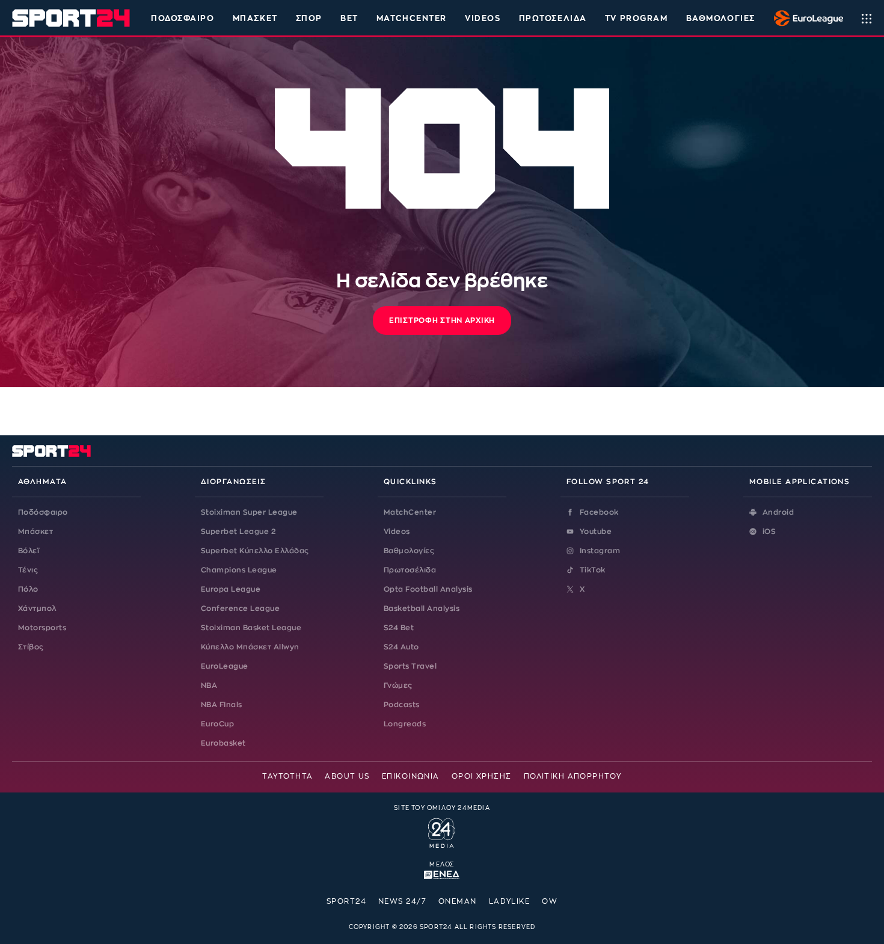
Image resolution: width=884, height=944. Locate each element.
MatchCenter (410, 512)
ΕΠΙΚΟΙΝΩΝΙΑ (411, 776)
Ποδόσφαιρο (183, 18)
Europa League (230, 589)
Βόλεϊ (28, 550)
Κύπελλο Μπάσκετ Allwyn (250, 647)
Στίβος (31, 647)
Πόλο (28, 589)
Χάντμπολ (37, 608)
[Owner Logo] (442, 831)
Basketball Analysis (421, 608)
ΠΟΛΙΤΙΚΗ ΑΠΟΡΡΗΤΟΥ (573, 776)
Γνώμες (398, 685)
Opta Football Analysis (428, 589)
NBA (209, 685)
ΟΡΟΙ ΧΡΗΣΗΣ (482, 776)
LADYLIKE (509, 901)
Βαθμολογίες (409, 550)
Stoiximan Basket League (251, 627)
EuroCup (217, 724)
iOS (769, 531)
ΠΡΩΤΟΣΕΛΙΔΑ (553, 18)
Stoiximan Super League (249, 512)
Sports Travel (410, 666)
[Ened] (441, 873)
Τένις (28, 570)
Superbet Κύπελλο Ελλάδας (255, 550)
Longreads (405, 724)
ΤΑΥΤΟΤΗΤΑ (287, 776)
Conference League (240, 608)
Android (778, 512)
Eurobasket (223, 743)
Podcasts (402, 704)
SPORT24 (346, 901)
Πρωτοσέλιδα (410, 570)
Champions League (239, 570)
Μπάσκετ (255, 18)
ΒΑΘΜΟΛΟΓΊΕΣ (720, 18)
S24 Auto (401, 647)
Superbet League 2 (238, 531)
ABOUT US (347, 776)
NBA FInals (221, 704)
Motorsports (42, 627)
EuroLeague (224, 666)
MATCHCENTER (411, 18)
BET (349, 18)
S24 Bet (399, 627)
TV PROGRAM (636, 18)
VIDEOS (482, 18)
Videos (397, 531)
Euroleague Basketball (805, 18)
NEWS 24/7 (402, 901)
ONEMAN (457, 901)
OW (549, 901)
